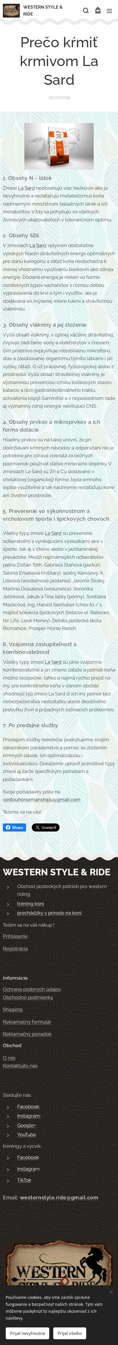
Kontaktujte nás (20, 1066)
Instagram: (29, 1116)
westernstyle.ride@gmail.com (59, 1197)
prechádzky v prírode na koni (49, 913)
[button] (86, 10)
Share (17, 827)
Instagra (26, 1169)
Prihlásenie (15, 936)
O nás (9, 1058)
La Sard (26, 188)
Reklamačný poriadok (27, 1034)
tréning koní (30, 903)
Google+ (26, 1125)
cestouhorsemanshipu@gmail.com (41, 799)
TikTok (24, 1180)
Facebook (28, 1157)
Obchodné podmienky (28, 997)
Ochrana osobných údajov (32, 989)
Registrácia (15, 948)
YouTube (26, 1134)
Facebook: (28, 1106)
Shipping (13, 1009)
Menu (109, 10)
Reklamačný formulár (27, 1022)
